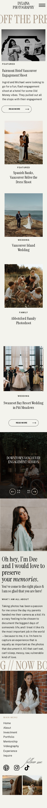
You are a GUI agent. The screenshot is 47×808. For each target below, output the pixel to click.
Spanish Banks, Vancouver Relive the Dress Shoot (23, 177)
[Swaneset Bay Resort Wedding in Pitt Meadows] (23, 368)
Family (23, 312)
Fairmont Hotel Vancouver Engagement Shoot (19, 73)
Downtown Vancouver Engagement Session (23, 459)
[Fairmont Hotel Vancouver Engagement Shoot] (23, 45)
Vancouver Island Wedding (23, 247)
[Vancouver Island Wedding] (24, 215)
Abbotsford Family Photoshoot (23, 320)
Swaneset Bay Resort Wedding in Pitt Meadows (23, 405)
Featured (8, 64)
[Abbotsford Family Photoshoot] (24, 286)
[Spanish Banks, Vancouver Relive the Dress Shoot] (24, 142)
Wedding (23, 240)
